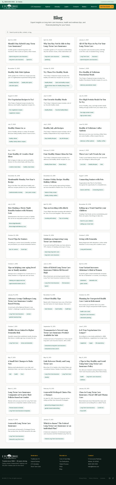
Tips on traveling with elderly (56, 208)
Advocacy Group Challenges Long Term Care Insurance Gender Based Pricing (22, 301)
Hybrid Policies (35, 461)
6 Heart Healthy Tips (52, 298)
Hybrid (47, 7)
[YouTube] (110, 478)
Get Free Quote (105, 6)
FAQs (61, 466)
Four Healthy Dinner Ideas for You (58, 154)
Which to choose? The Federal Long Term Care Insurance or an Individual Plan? (57, 426)
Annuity (57, 7)
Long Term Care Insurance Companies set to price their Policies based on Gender (20, 394)
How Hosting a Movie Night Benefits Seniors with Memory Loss (20, 210)
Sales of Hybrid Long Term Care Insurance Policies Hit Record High (57, 270)
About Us (94, 6)
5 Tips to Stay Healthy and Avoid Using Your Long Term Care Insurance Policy (92, 363)
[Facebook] (113, 478)
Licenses (102, 478)
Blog (60, 469)
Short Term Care (36, 466)
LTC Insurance (36, 7)
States (84, 7)
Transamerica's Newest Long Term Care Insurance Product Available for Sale (56, 332)
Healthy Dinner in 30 (16, 128)
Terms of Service (93, 478)
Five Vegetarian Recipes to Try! (21, 99)
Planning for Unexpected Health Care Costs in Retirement (92, 299)
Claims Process (64, 464)
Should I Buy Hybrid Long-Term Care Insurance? (21, 44)
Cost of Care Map (64, 459)
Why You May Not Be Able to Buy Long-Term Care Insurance (57, 44)
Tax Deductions (64, 461)
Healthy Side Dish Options (19, 72)
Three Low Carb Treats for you (92, 154)
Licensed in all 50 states (107, 1)
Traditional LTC (35, 459)
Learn (66, 7)
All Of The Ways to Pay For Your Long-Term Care (92, 44)
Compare (76, 6)
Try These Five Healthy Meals (56, 72)
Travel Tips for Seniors (17, 239)
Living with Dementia (88, 239)
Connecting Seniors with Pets (91, 179)
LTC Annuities (35, 464)
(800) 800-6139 (93, 464)
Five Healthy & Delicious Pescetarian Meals (89, 73)
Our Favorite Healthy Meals (55, 99)
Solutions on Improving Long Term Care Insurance (56, 240)
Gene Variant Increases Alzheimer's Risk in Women (90, 268)
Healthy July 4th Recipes (54, 128)
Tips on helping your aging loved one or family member (22, 268)
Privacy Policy (83, 478)
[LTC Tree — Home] (10, 6)
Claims (20, 2)
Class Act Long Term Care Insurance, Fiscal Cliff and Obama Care (93, 394)
